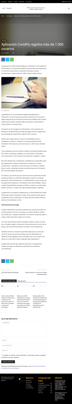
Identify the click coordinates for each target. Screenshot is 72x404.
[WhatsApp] (12, 59)
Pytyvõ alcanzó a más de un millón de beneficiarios (36, 273)
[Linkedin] (57, 8)
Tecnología (9, 16)
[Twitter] (61, 8)
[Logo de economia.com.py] (36, 8)
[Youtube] (64, 8)
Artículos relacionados (9, 281)
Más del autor (22, 281)
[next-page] (5, 311)
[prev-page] (2, 311)
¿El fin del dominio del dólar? (10, 272)
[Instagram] (54, 8)
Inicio (2, 16)
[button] (68, 8)
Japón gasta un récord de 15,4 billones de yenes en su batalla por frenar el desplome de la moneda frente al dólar (61, 396)
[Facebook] (50, 8)
